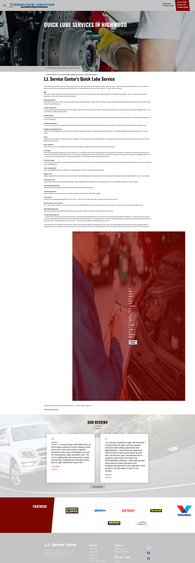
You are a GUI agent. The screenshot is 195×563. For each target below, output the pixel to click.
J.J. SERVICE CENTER (51, 74)
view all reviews (97, 487)
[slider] (97, 426)
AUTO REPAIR (94, 552)
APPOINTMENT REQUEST (98, 561)
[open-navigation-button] (4, 5)
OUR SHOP (93, 549)
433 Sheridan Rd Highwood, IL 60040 (63, 68)
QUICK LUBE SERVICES (90, 74)
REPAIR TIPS (93, 555)
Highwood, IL (54, 442)
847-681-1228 (181, 4)
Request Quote (133, 342)
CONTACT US (94, 558)
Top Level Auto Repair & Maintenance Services (70, 74)
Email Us (117, 561)
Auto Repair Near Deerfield (51, 409)
